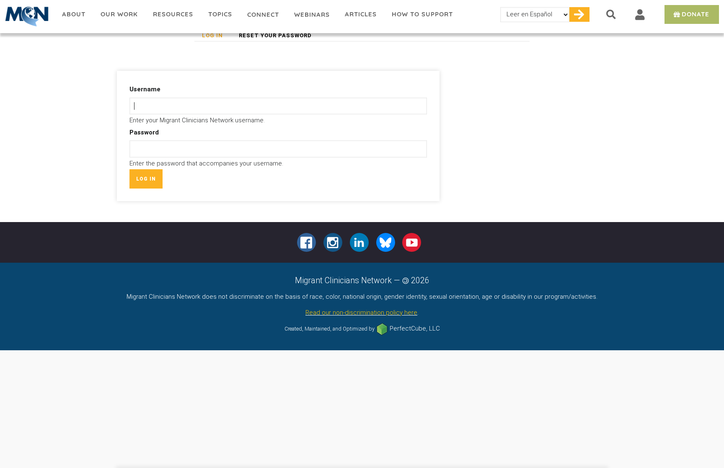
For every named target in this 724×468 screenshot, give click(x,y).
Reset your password (275, 35)
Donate (695, 14)
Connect (263, 14)
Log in (216, 36)
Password (144, 132)
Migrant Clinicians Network (27, 16)
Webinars (312, 14)
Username (144, 89)
